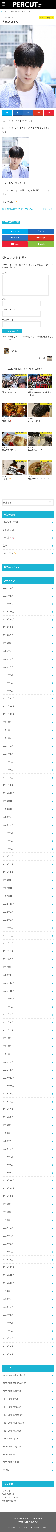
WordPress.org (9, 1501)
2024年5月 (8, 754)
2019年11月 (8, 1180)
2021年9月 (8, 1006)
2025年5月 (8, 659)
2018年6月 (8, 1314)
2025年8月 (8, 635)
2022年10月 (9, 904)
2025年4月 (8, 667)
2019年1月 (8, 1259)
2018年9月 (8, 1291)
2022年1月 (8, 975)
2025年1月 (8, 690)
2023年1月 (8, 880)
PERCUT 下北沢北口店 (14, 1375)
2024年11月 (8, 706)
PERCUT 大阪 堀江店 (13, 1423)
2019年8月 (8, 1204)
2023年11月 (8, 801)
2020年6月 (8, 1125)
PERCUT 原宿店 (11, 1399)
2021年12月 (9, 983)
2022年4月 (8, 951)
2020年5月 (8, 1133)
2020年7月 (8, 1117)
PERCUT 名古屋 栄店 (13, 1415)
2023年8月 (8, 825)
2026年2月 (8, 588)
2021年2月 (8, 1062)
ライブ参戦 (8, 553)
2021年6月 (8, 1030)
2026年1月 (8, 596)
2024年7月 (8, 738)
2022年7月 (8, 927)
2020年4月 (8, 1141)
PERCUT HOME (38, 1519)
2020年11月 (8, 1085)
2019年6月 (8, 1220)
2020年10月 (9, 1093)
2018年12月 (9, 1267)
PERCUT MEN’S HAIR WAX (28, 1522)
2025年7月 (8, 643)
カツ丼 (6, 537)
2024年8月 (8, 730)
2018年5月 (8, 1322)
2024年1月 (8, 785)
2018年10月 (9, 1283)
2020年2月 (8, 1156)
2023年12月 (9, 793)
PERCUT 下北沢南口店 (14, 1383)
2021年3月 (8, 1054)
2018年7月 (8, 1307)
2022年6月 (8, 935)
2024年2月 (8, 777)
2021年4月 (8, 1046)
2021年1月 (8, 1070)
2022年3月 (8, 959)
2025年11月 (8, 611)
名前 (4, 299)
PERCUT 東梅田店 (12, 222)
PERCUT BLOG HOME (20, 1519)
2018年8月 (8, 1299)
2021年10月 (9, 998)
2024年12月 (9, 698)
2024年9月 (8, 722)
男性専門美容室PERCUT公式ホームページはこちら (27, 209)
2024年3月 (8, 769)
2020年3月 (8, 1149)
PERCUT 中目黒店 (12, 1391)
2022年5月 (8, 943)
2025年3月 (8, 674)
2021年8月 (8, 1014)
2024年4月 (8, 761)
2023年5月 (8, 848)
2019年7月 (8, 1212)
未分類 (6, 1470)
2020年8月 (8, 1109)
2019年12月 (9, 1172)
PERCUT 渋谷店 (11, 1462)
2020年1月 (8, 1164)
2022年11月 (8, 896)
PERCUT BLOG (26, 1527)
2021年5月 (8, 1038)
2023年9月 (8, 817)
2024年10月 (9, 714)
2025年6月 (8, 651)
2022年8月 (8, 919)
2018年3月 (8, 1338)
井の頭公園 (8, 529)
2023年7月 (8, 832)
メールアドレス (9, 309)
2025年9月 (8, 627)
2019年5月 (8, 1228)
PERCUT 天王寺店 (12, 1430)
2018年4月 (8, 1330)
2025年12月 (9, 603)
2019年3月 (8, 1243)
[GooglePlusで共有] (38, 112)
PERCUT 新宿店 (11, 1438)
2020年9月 (8, 1101)
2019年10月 (9, 1188)
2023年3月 (8, 864)
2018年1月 (8, 1354)
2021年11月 (8, 991)
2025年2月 (8, 682)
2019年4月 (8, 1236)
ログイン (6, 1491)
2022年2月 (8, 967)
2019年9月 (8, 1196)
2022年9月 (8, 912)
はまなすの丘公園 (11, 522)
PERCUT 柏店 (10, 1454)
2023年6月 (8, 840)
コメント (6, 273)
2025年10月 (9, 619)
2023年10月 (9, 809)
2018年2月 (8, 1346)
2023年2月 (8, 872)
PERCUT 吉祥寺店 (12, 1407)
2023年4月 (8, 856)
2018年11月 (8, 1275)
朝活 (5, 545)
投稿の (8, 1494)
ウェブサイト (8, 320)
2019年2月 (8, 1251)
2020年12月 (9, 1078)
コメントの (10, 1497)
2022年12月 (9, 888)
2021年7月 (8, 1022)
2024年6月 (8, 746)
